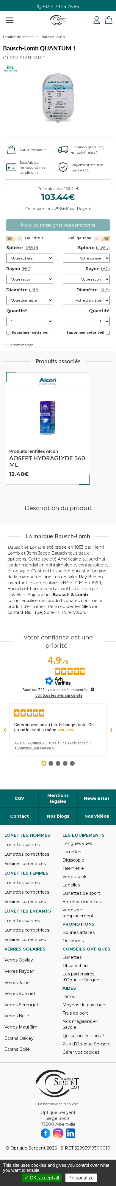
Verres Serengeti (21, 1004)
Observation (75, 965)
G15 (78, 582)
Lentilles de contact (18, 37)
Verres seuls (74, 876)
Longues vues (77, 843)
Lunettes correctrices (26, 854)
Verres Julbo (17, 982)
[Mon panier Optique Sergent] (109, 20)
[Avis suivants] (111, 730)
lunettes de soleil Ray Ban (69, 577)
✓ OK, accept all (42, 1177)
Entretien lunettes (81, 901)
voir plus (65, 729)
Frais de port (75, 1013)
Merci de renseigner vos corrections (58, 225)
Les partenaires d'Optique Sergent (81, 977)
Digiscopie (73, 860)
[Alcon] (47, 381)
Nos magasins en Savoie (80, 1024)
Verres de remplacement (78, 912)
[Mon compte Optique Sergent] (97, 20)
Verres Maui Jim (20, 1027)
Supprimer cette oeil (31, 332)
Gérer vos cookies (80, 1052)
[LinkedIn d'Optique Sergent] (70, 1133)
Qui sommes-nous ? (83, 1035)
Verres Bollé (16, 1015)
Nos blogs (58, 816)
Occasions (73, 940)
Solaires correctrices (25, 863)
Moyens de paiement (84, 1004)
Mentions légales (58, 798)
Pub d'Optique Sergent (86, 1044)
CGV (19, 798)
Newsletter (96, 798)
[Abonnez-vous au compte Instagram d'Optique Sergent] (58, 1133)
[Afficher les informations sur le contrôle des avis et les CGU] (92, 689)
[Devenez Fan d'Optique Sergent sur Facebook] (45, 1133)
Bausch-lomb (53, 36)
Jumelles (71, 851)
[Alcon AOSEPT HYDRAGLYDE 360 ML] (47, 428)
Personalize (81, 1177)
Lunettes (71, 957)
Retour (69, 996)
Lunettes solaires (22, 844)
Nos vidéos (96, 816)
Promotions (78, 924)
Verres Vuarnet (19, 993)
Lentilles (71, 885)
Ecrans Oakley (19, 1038)
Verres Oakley (18, 960)
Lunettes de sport (81, 893)
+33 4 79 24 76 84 (60, 7)
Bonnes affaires (78, 932)
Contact (19, 816)
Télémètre (73, 868)
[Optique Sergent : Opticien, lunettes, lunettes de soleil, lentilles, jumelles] (58, 20)
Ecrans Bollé (17, 1049)
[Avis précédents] (5, 730)
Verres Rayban (19, 971)
